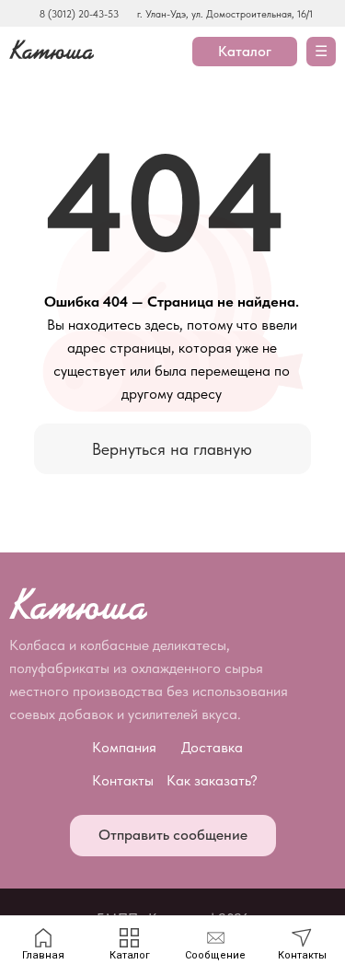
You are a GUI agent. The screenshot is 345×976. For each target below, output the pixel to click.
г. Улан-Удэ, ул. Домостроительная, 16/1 (225, 14)
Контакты (123, 780)
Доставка (212, 747)
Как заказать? (212, 780)
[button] (173, 835)
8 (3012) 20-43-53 (79, 14)
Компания (124, 747)
